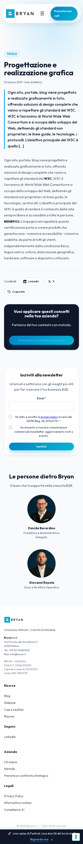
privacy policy (49, 417)
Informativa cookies (18, 803)
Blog (7, 696)
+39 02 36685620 (19, 650)
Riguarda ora (39, 839)
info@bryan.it (18, 654)
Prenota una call (63, 13)
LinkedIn (33, 281)
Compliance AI (14, 810)
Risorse (9, 716)
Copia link (18, 291)
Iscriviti (41, 446)
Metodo (9, 769)
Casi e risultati (13, 710)
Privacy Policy (13, 796)
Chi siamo (10, 762)
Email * (41, 398)
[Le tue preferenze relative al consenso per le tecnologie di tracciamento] (76, 837)
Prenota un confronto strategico (41, 340)
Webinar (10, 703)
